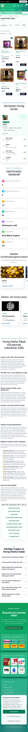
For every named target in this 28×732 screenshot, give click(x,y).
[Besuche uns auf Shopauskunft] (21, 670)
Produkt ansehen (9, 64)
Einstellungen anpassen (14, 721)
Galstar (18, 57)
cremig (15, 381)
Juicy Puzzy (5, 58)
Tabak (20, 9)
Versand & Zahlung (8, 690)
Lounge (23, 414)
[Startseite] (2, 5)
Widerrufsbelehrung (8, 692)
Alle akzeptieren (14, 711)
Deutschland (23, 1)
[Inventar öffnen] (18, 5)
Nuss (23, 435)
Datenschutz (6, 695)
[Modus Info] (1, 13)
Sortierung (3, 33)
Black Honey (5, 88)
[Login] (14, 5)
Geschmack (11, 15)
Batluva (18, 89)
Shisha (3, 9)
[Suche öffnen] (21, 5)
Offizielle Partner (7, 687)
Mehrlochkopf (22, 494)
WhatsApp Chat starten (15, 628)
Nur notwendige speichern (14, 716)
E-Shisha (12, 9)
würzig (8, 381)
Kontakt (5, 685)
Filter (10, 33)
